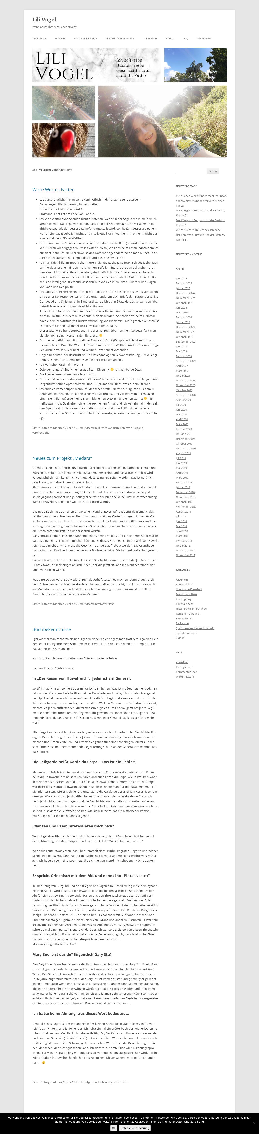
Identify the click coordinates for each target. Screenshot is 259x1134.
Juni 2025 (181, 278)
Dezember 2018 (185, 492)
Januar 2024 (183, 322)
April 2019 (182, 473)
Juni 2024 (181, 307)
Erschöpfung (183, 599)
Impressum (204, 38)
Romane (60, 38)
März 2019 (182, 477)
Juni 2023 (181, 346)
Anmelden (182, 662)
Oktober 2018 (184, 502)
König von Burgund (131, 428)
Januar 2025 (183, 288)
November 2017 (185, 555)
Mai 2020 (181, 414)
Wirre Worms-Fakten (53, 189)
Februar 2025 (184, 283)
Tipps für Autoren (186, 633)
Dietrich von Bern (108, 428)
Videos (180, 638)
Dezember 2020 (185, 380)
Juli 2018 (181, 516)
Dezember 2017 (185, 550)
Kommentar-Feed (186, 672)
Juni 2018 (181, 521)
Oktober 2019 (184, 443)
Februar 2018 (184, 541)
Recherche (104, 1082)
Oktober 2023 (184, 337)
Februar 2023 (184, 356)
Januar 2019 (183, 487)
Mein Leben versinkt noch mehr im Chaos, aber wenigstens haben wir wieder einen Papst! (201, 200)
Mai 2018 (181, 526)
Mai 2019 (181, 468)
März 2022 (182, 371)
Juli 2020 (181, 405)
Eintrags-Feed (184, 667)
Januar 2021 (183, 375)
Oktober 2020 (184, 390)
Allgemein (91, 428)
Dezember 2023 (185, 327)
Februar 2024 (184, 317)
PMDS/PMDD (184, 618)
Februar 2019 (184, 482)
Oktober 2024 (184, 303)
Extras (170, 38)
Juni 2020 (181, 409)
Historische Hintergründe (191, 609)
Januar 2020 (183, 434)
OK (114, 1128)
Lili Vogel (44, 19)
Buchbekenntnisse (51, 629)
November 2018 (185, 497)
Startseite (39, 38)
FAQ (186, 38)
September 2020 (186, 395)
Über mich (150, 38)
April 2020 (182, 419)
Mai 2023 (181, 351)
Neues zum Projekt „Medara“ (62, 458)
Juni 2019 (181, 463)
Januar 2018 (183, 545)
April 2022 (182, 366)
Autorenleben (184, 584)
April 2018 (182, 531)
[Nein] (254, 1123)
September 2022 (186, 361)
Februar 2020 (184, 429)
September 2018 (186, 507)
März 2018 (182, 536)
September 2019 (186, 448)
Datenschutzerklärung (135, 1128)
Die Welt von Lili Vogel (120, 38)
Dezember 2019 (185, 439)
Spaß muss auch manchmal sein (195, 628)
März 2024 (182, 312)
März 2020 (182, 424)
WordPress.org (185, 676)
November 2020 (185, 385)
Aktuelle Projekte (85, 38)
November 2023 (185, 332)
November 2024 (185, 298)
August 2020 (183, 400)
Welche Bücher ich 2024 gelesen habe (198, 230)
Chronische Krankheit (189, 589)
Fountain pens (184, 604)
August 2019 (183, 453)
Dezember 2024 (185, 293)
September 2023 (186, 341)
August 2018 (183, 511)
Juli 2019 (181, 458)
